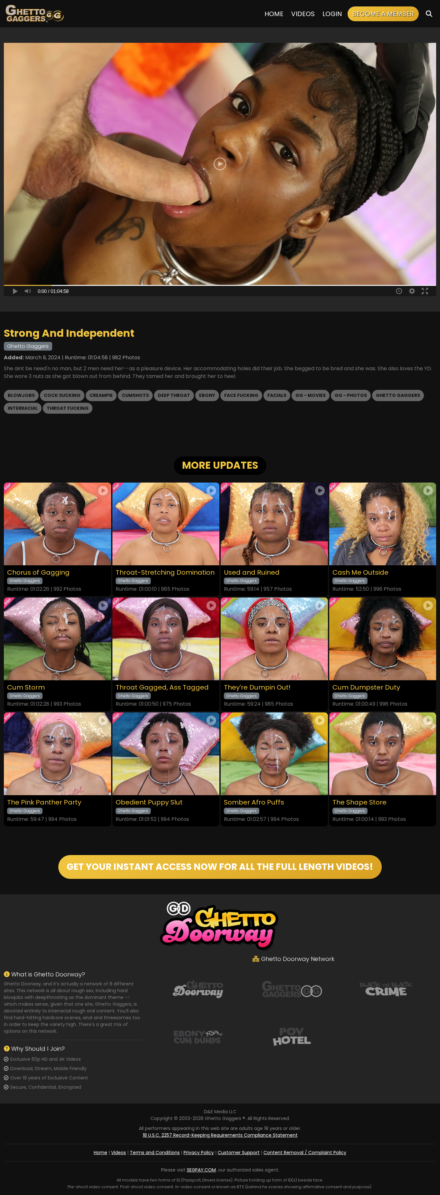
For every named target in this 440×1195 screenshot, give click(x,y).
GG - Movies (310, 395)
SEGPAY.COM (201, 1170)
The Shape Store (359, 802)
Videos (303, 13)
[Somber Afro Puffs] (274, 753)
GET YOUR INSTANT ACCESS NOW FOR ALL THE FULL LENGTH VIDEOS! (220, 867)
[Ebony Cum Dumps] (198, 1036)
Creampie (101, 395)
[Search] (429, 13)
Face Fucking (241, 395)
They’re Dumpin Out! (257, 687)
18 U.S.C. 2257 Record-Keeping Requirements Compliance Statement (220, 1135)
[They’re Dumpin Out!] (274, 639)
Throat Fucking (68, 408)
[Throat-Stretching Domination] (166, 524)
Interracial (23, 408)
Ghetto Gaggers (398, 395)
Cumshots (135, 395)
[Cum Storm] (57, 639)
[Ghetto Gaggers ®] (34, 13)
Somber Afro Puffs (254, 802)
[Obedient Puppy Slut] (166, 753)
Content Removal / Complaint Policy (304, 1152)
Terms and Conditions (155, 1152)
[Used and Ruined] (274, 524)
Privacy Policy (199, 1152)
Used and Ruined (252, 573)
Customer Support (239, 1152)
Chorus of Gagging (38, 573)
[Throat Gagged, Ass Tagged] (166, 639)
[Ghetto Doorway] (198, 988)
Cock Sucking (62, 395)
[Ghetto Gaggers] (292, 988)
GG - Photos (351, 395)
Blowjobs (21, 395)
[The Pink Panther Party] (57, 753)
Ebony (207, 395)
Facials (276, 395)
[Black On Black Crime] (386, 988)
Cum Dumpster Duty (366, 687)
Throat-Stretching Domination (165, 573)
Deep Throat (174, 395)
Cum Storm (26, 687)
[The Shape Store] (382, 753)
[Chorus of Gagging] (57, 524)
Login (332, 13)
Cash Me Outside (360, 573)
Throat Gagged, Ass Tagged (162, 687)
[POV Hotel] (292, 1036)
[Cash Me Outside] (382, 524)
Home (273, 13)
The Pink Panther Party (44, 802)
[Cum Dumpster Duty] (382, 639)
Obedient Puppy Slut (149, 802)
